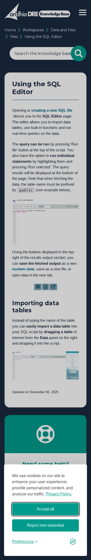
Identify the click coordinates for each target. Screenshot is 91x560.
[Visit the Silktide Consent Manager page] (73, 542)
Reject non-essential (45, 525)
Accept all (45, 509)
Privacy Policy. (59, 494)
